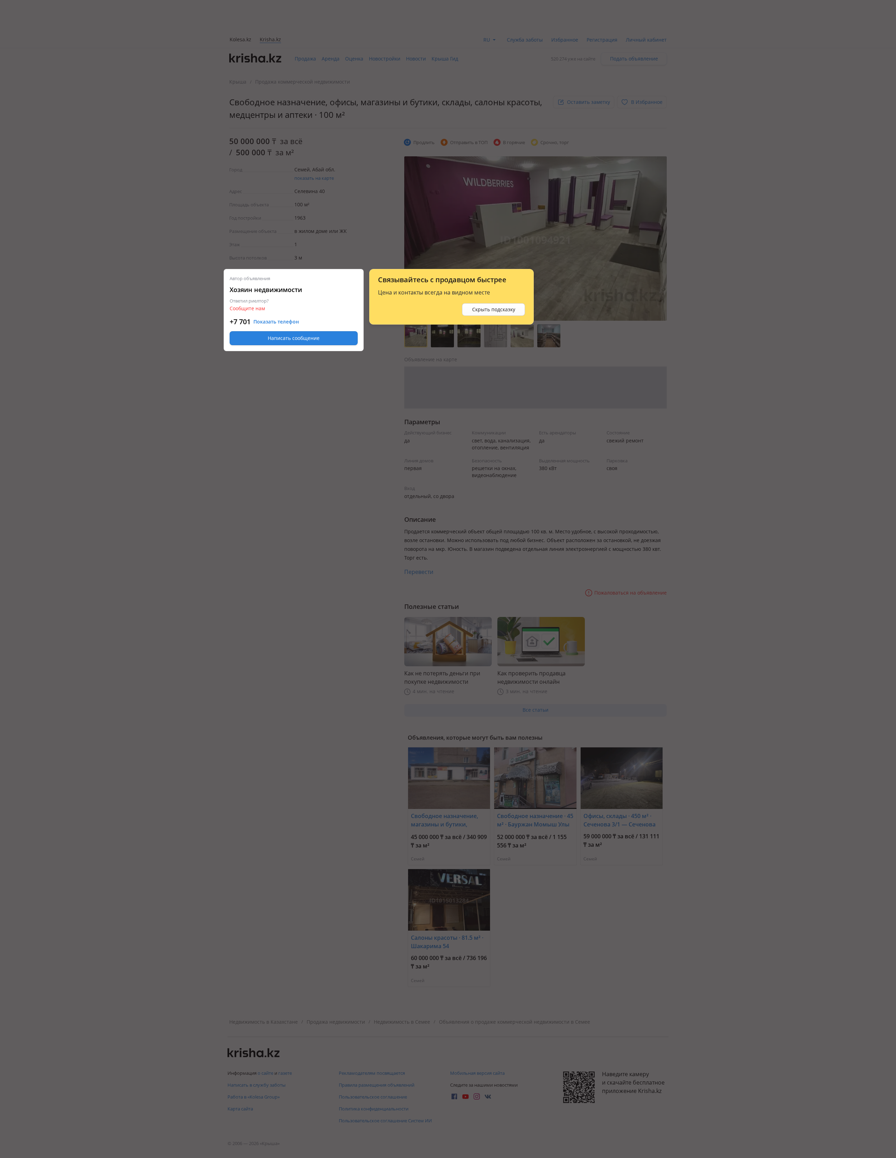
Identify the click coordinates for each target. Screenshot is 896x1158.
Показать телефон (276, 322)
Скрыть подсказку (493, 309)
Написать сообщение (294, 338)
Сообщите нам (247, 308)
